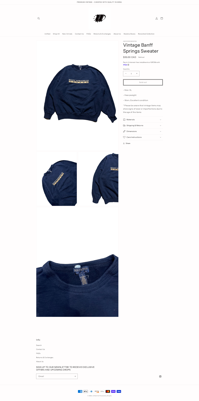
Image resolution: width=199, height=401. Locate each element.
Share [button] (128, 143)
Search (39, 345)
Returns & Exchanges (44, 357)
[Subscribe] (75, 376)
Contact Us (40, 349)
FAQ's (38, 353)
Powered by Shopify (106, 396)
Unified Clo (95, 396)
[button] (38, 18)
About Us (40, 361)
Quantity (126, 69)
